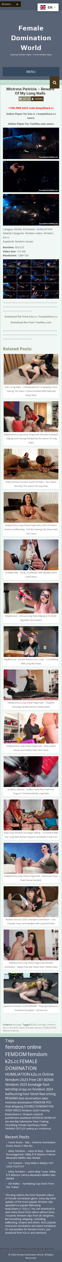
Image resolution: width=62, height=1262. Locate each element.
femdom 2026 (30, 1110)
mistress (11, 1102)
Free (32, 1079)
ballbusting (13, 1094)
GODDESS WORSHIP (44, 1117)
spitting (30, 1128)
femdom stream (34, 1027)
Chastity (44, 1110)
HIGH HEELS (13, 1110)
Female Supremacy (29, 1125)
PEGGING (11, 1098)
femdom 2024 (42, 1089)
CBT (40, 1079)
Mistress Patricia (11, 1030)
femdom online (17, 1027)
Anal (8, 1106)
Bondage (17, 1024)
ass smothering (42, 1128)
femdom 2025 (16, 1084)
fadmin (39, 98)
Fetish (43, 1125)
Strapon (27, 1114)
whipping (17, 1106)
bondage (41, 1024)
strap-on (25, 1089)
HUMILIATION (49, 1027)
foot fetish (31, 1094)
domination (24, 1102)
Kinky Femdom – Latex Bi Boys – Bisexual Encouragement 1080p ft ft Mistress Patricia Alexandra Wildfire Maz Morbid (30, 1154)
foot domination (30, 1098)
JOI (23, 1128)
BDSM (33, 1024)
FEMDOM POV (42, 1102)
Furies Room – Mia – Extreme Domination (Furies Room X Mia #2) (30, 1144)
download (25, 1117)
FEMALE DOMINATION (21, 1064)
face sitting (47, 1094)
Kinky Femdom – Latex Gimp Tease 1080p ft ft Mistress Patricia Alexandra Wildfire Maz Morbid (31, 1175)
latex (45, 1098)
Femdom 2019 (13, 1128)
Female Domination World (31, 38)
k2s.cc (36, 1074)
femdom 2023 (16, 1079)
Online (48, 1074)
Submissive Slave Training (34, 1121)
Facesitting (11, 1125)
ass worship (12, 1121)
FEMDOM (16, 1054)
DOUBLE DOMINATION (39, 1106)
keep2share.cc (13, 1114)
